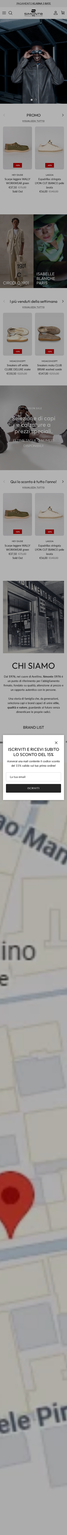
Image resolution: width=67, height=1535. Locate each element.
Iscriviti (33, 788)
